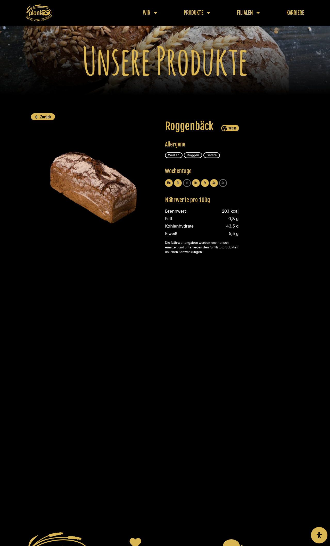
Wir (146, 12)
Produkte (193, 12)
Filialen (245, 12)
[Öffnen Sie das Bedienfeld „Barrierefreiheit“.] (319, 535)
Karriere (295, 12)
